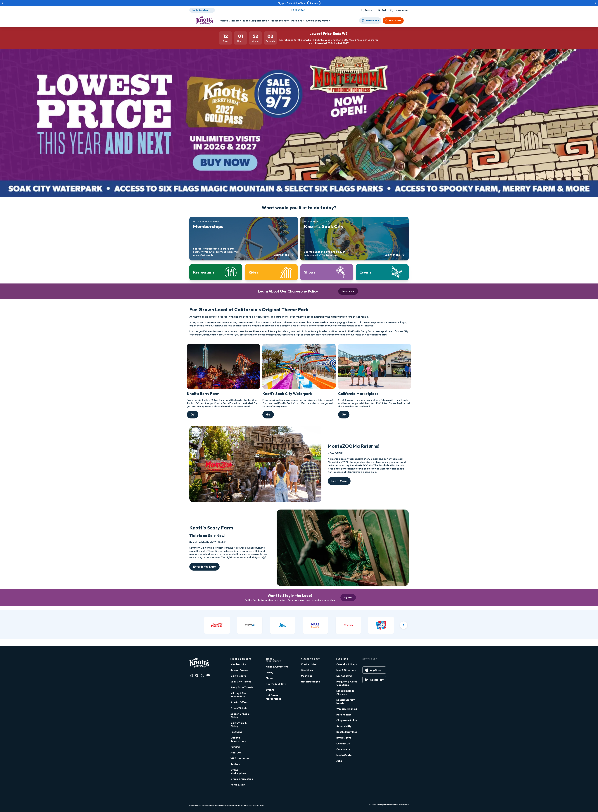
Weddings (307, 670)
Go (193, 414)
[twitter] (202, 675)
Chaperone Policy (346, 720)
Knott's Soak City (276, 683)
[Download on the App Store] (374, 670)
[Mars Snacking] (315, 625)
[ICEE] (381, 625)
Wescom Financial (346, 708)
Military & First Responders (239, 695)
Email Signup (343, 737)
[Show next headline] (595, 3)
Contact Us (343, 743)
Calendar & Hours (346, 664)
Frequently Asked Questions (346, 683)
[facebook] (197, 675)
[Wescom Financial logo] (250, 625)
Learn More (348, 291)
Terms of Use (241, 805)
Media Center (344, 755)
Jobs (339, 760)
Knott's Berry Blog (346, 731)
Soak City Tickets (240, 681)
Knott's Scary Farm (317, 20)
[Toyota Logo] (348, 625)
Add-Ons (236, 752)
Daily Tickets (238, 675)
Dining (269, 672)
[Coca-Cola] (217, 625)
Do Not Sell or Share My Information (218, 805)
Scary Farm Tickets (241, 687)
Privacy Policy (195, 805)
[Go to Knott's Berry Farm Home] (204, 20)
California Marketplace (273, 697)
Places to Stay (279, 20)
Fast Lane (236, 731)
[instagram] (191, 675)
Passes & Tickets (230, 20)
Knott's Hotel (308, 664)
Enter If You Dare (204, 566)
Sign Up (348, 597)
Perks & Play (237, 784)
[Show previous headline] (3, 3)
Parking (235, 746)
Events (270, 689)
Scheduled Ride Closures (345, 692)
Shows (269, 678)
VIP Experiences (239, 758)
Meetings (306, 675)
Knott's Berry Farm (200, 10)
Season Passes (239, 670)
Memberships (238, 664)
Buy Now (313, 3)
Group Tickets (238, 708)
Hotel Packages (310, 681)
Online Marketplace (238, 771)
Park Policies (343, 714)
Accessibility (343, 726)
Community (343, 749)
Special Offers (239, 702)
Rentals (235, 764)
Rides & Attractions (277, 666)
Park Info (296, 20)
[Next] (403, 625)
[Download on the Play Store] (374, 679)
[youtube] (208, 675)
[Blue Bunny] (282, 625)
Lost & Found (344, 675)
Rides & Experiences (255, 20)
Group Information (241, 778)
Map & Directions (346, 670)
